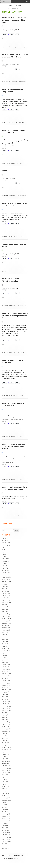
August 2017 (4, 604)
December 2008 (5, 767)
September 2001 (5, 820)
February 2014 (5, 664)
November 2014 (5, 650)
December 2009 (5, 747)
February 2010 (5, 744)
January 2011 (5, 724)
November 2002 (5, 797)
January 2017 (5, 616)
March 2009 (4, 761)
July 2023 (4, 556)
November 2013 (5, 669)
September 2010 (5, 731)
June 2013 (4, 676)
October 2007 (5, 777)
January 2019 (5, 574)
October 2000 (5, 839)
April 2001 (4, 829)
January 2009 (5, 765)
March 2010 (4, 742)
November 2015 (5, 630)
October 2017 (5, 600)
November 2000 (5, 837)
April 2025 (4, 538)
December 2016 (5, 618)
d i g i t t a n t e (15, 5)
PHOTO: (5, 171)
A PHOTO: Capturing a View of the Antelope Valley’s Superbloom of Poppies (15, 315)
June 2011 (4, 715)
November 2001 (5, 816)
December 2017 (5, 597)
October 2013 (5, 671)
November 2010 (5, 728)
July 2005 (4, 779)
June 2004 (4, 791)
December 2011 (5, 705)
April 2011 (4, 719)
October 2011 (5, 708)
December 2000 (5, 836)
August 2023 (4, 554)
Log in (16, 858)
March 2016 (4, 625)
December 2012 (5, 683)
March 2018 (4, 591)
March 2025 (4, 540)
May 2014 (4, 661)
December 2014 (5, 648)
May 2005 (4, 783)
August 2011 (4, 712)
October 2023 (5, 551)
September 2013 (5, 673)
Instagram (24, 47)
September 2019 (5, 560)
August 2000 (4, 843)
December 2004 (5, 786)
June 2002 (4, 806)
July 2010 (4, 735)
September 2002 (5, 800)
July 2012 (4, 692)
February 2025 (5, 542)
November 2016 (5, 620)
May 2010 (4, 738)
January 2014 (5, 666)
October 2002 (5, 799)
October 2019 (5, 558)
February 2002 (5, 813)
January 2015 (5, 646)
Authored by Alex (14, 47)
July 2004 (4, 790)
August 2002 (4, 802)
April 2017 (4, 611)
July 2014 (4, 657)
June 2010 (4, 737)
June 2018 (4, 586)
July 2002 (4, 804)
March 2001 (4, 830)
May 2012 (4, 696)
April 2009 (4, 760)
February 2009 (5, 763)
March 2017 (4, 613)
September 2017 (5, 602)
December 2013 (5, 668)
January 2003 (5, 793)
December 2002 (5, 795)
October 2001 (5, 818)
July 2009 (4, 756)
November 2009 (5, 749)
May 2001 (4, 827)
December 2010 (5, 726)
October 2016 (5, 622)
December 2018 (5, 576)
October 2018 (5, 579)
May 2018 (4, 588)
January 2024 (5, 547)
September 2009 (5, 752)
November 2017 (5, 599)
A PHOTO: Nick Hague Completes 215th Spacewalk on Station (14, 488)
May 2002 (4, 807)
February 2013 (5, 680)
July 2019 (4, 563)
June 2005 (4, 781)
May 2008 (4, 774)
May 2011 (4, 717)
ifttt (21, 47)
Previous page (7, 523)
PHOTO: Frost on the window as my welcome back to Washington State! (14, 20)
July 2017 (4, 606)
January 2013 (5, 682)
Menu (27, 1)
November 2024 (5, 545)
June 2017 (4, 607)
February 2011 (5, 722)
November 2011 (5, 706)
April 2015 (4, 641)
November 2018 (5, 577)
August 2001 (4, 822)
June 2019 (4, 565)
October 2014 (5, 652)
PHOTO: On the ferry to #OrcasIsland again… (11, 280)
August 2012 (4, 691)
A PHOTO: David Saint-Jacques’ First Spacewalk (13, 131)
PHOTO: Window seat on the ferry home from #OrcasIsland (15, 56)
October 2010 (5, 730)
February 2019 (5, 572)
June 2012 (4, 694)
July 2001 (4, 823)
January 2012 (5, 703)
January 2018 (5, 595)
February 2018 (5, 593)
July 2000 (4, 845)
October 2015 (5, 632)
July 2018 (4, 584)
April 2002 (4, 809)
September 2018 (5, 581)
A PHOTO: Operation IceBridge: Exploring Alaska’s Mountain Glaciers (14, 446)
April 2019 (4, 568)
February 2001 (5, 832)
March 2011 (4, 721)
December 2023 (5, 549)
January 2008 (5, 776)
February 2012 (5, 701)
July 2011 (4, 714)
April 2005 (4, 784)
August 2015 (4, 634)
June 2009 (4, 758)
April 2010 (4, 740)
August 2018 (4, 583)
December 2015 (5, 629)
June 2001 (4, 825)
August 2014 (4, 655)
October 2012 (5, 687)
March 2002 (4, 811)
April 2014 (4, 662)
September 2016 (5, 623)
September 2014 (5, 653)
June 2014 (4, 659)
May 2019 (4, 567)
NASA (23, 122)
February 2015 (5, 645)
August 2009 (4, 754)
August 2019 (4, 561)
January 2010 (5, 745)
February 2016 (5, 627)
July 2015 (4, 636)
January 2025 (5, 544)
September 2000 (5, 841)
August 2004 (4, 788)
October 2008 (5, 770)
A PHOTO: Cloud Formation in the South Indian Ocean (14, 404)
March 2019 (4, 570)
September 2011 (5, 710)
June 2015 (4, 637)
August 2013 (4, 675)
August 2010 (4, 733)
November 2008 (5, 768)
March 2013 (4, 678)
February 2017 (5, 614)
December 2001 (5, 814)
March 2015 (4, 643)
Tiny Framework (9, 858)
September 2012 (5, 689)
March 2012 (4, 699)
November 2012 (5, 685)
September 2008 (5, 772)
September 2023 (5, 553)
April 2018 (4, 590)
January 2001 (5, 834)
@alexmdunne (19, 855)
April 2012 (4, 698)
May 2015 (4, 639)
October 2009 (5, 751)
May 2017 (4, 609)
